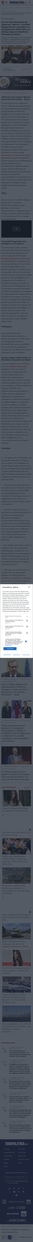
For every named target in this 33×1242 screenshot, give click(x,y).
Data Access (16, 654)
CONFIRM (10, 648)
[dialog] (16, 621)
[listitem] (16, 616)
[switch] (26, 621)
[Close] (29, 587)
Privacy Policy (26, 654)
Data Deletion (7, 654)
